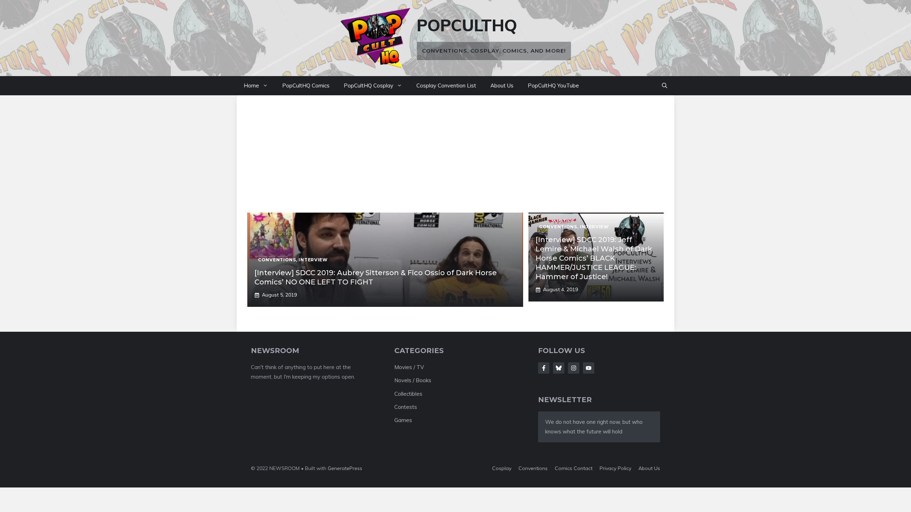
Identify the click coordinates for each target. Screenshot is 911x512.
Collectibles (408, 393)
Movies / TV (409, 367)
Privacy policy (615, 468)
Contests (405, 407)
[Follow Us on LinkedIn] (588, 368)
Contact (583, 468)
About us (649, 468)
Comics (564, 468)
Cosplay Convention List (446, 85)
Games (403, 420)
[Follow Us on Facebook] (543, 368)
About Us (502, 85)
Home (251, 85)
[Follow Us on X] (558, 368)
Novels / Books (412, 380)
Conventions (533, 468)
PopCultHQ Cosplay (368, 85)
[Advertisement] (455, 159)
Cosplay (501, 468)
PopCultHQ (467, 25)
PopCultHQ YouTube (553, 85)
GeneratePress (345, 468)
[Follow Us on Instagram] (573, 368)
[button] (664, 85)
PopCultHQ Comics (306, 85)
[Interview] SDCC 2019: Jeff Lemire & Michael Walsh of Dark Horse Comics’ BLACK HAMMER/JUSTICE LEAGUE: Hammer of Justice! (594, 258)
